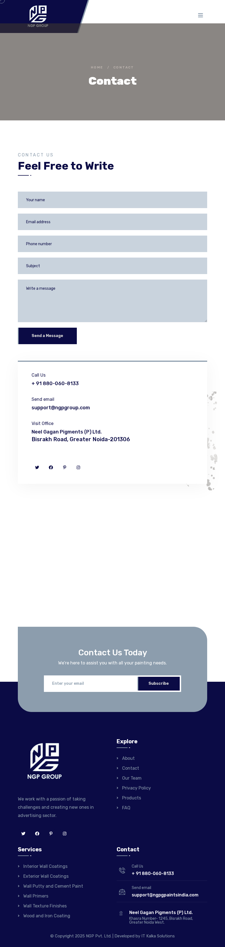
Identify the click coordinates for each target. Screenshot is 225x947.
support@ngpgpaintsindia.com (165, 895)
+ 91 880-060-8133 (55, 383)
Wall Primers (35, 896)
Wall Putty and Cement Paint (53, 886)
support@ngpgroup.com (61, 408)
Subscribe (158, 683)
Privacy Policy (136, 788)
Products (131, 797)
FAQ (126, 807)
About (128, 758)
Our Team (132, 778)
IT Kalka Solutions (158, 936)
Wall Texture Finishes (45, 906)
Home (97, 67)
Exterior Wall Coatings (46, 876)
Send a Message (47, 335)
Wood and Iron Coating (46, 915)
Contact (130, 768)
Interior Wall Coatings (45, 866)
